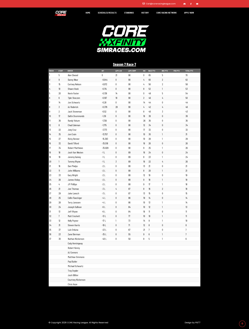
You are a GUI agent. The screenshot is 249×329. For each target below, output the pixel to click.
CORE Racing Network (166, 12)
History (145, 12)
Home (88, 12)
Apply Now (189, 12)
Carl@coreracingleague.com (161, 3)
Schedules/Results (107, 12)
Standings (129, 12)
